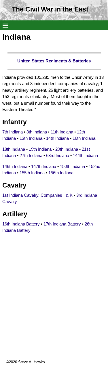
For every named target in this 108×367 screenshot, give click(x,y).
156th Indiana (60, 172)
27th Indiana (31, 155)
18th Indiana (13, 149)
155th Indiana (32, 172)
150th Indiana (72, 166)
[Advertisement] (54, 305)
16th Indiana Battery (21, 223)
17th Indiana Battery (62, 223)
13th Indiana (31, 138)
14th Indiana (57, 138)
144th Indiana (85, 155)
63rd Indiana (57, 155)
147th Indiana (43, 166)
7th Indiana (12, 131)
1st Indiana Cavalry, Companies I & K (37, 195)
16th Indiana (84, 138)
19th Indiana (40, 149)
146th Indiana (14, 166)
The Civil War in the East (50, 9)
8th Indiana (36, 131)
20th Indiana (66, 149)
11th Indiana (62, 131)
